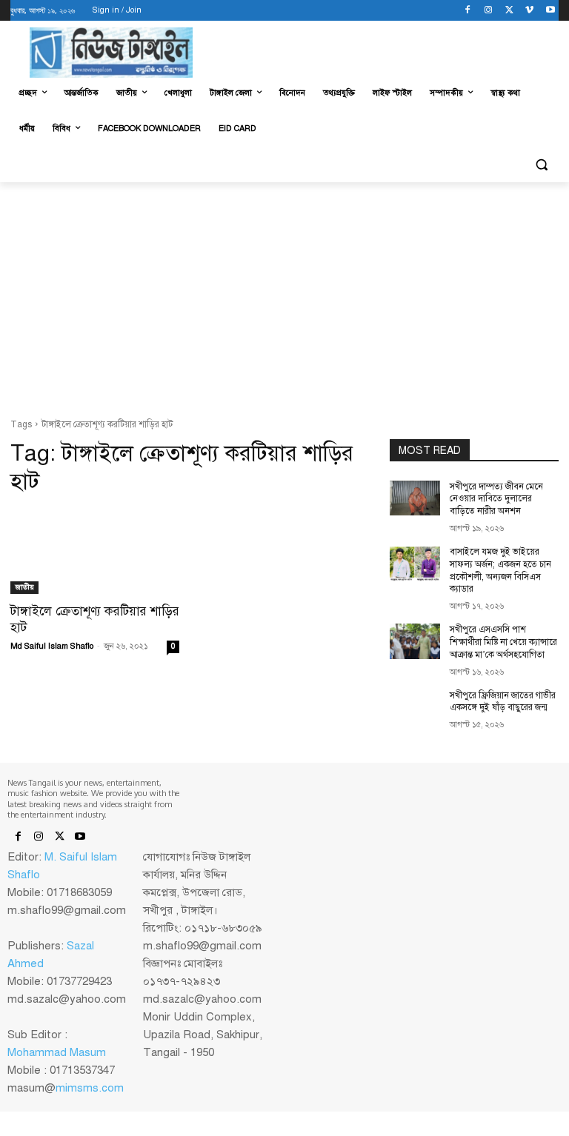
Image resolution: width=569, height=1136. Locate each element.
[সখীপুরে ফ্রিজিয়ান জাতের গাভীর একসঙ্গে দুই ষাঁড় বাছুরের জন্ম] (415, 707)
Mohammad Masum (56, 1052)
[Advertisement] (284, 302)
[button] (541, 164)
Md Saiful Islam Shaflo (51, 646)
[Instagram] (488, 10)
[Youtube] (550, 10)
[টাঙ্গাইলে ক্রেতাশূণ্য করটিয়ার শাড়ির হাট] (94, 551)
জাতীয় (24, 587)
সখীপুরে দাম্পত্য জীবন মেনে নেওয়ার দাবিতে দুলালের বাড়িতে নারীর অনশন (496, 499)
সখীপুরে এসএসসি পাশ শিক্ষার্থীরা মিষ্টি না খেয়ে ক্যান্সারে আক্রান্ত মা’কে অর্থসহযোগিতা (503, 642)
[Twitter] (509, 10)
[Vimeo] (529, 10)
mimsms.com (90, 1088)
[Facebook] (467, 10)
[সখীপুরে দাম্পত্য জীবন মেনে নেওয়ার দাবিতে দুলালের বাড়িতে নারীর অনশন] (415, 498)
